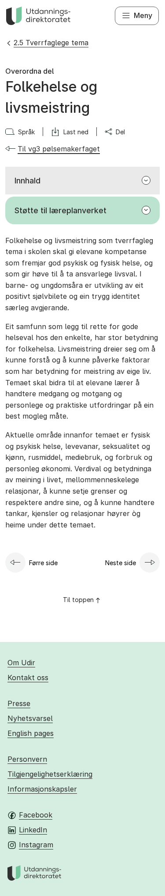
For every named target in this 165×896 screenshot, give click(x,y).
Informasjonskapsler (42, 789)
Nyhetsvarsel (30, 718)
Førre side (43, 562)
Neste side (120, 562)
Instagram (36, 844)
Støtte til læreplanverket (60, 210)
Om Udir (21, 662)
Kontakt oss (27, 677)
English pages (30, 733)
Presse (18, 703)
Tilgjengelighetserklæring (49, 774)
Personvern (27, 759)
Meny (143, 15)
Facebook (35, 814)
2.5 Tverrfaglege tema (51, 42)
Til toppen (78, 599)
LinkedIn (33, 829)
